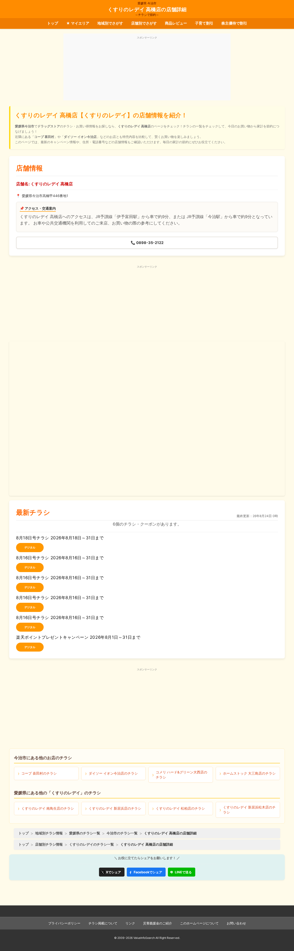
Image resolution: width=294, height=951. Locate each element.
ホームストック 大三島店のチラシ (249, 773)
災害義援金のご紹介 (157, 923)
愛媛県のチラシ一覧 (84, 833)
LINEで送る (183, 872)
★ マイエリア (77, 23)
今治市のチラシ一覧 (122, 833)
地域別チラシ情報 (49, 833)
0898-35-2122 (147, 242)
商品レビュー (176, 23)
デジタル (29, 547)
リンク (130, 923)
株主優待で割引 (234, 23)
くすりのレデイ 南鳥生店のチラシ (47, 808)
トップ (52, 23)
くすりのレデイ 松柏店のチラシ (180, 808)
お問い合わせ (236, 923)
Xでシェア (113, 872)
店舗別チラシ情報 (49, 844)
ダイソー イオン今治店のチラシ (113, 773)
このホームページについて (199, 923)
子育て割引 (204, 23)
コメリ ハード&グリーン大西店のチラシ (181, 774)
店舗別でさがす (144, 23)
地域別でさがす (110, 23)
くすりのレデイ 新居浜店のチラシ (115, 808)
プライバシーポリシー (64, 923)
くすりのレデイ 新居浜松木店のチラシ (249, 809)
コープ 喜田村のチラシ (39, 773)
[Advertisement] (147, 69)
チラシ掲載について (102, 923)
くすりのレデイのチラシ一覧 (91, 844)
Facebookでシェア (148, 872)
